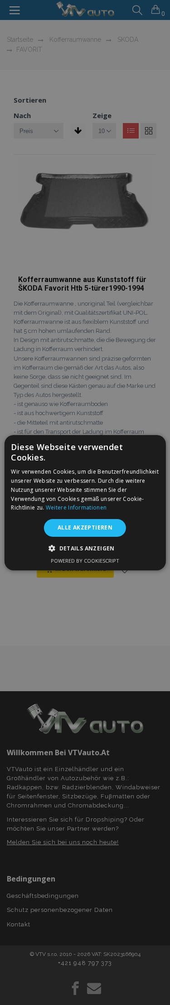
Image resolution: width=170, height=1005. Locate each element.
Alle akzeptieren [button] (85, 527)
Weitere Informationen (76, 507)
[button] (85, 548)
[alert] (85, 502)
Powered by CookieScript (85, 560)
